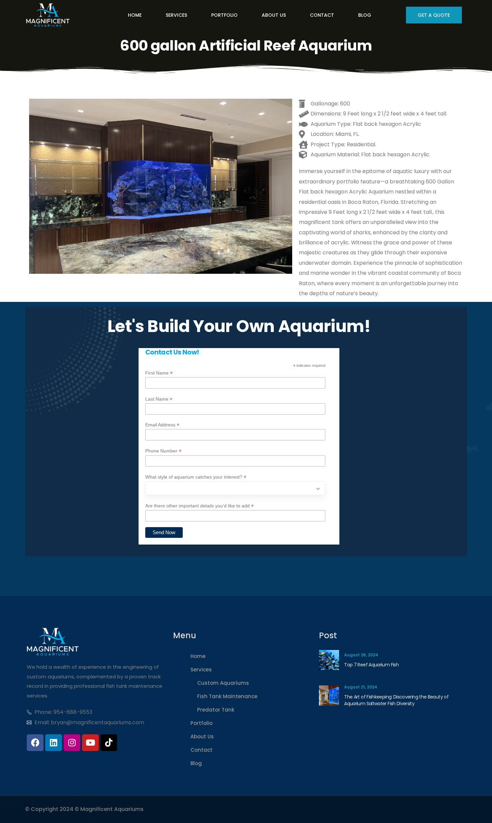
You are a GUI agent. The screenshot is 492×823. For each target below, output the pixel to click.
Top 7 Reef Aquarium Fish (371, 664)
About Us (202, 736)
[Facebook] (35, 742)
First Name (159, 373)
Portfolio (201, 723)
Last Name (158, 399)
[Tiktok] (108, 742)
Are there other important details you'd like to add (199, 506)
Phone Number (163, 451)
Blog (196, 763)
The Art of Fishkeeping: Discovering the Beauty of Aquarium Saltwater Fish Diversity (396, 700)
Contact (201, 749)
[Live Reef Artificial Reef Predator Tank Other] (235, 488)
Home (198, 656)
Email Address (162, 425)
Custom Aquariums (223, 682)
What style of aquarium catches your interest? (195, 477)
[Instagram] (72, 742)
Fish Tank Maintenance (227, 696)
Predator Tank (215, 709)
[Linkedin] (53, 742)
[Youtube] (90, 742)
